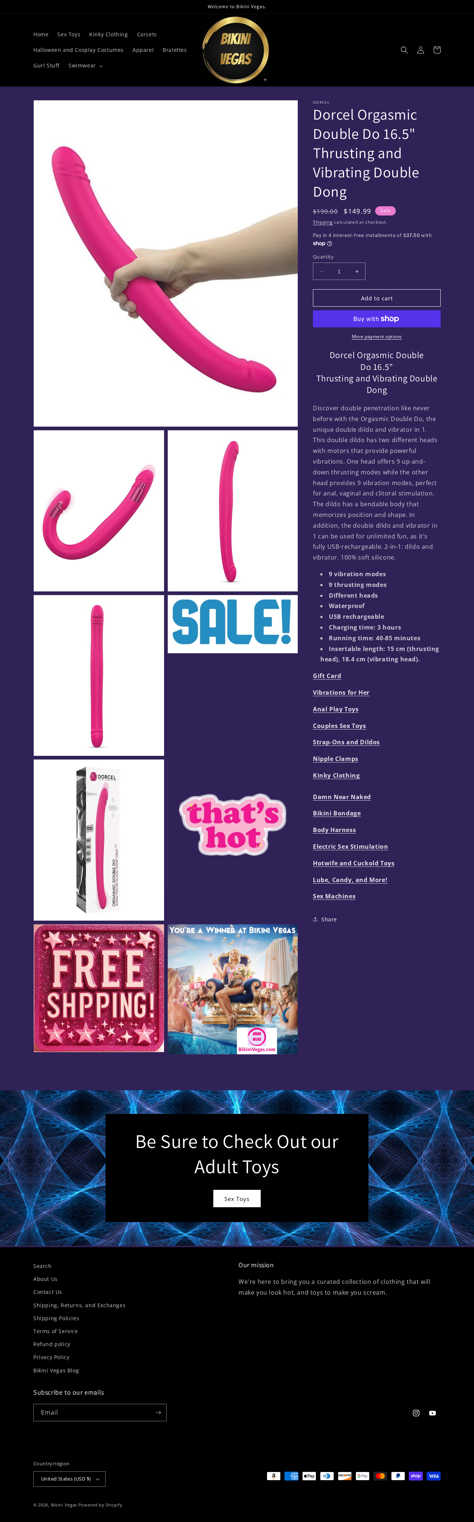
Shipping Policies (56, 1318)
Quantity (323, 256)
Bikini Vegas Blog (56, 1370)
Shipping (323, 222)
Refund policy (51, 1344)
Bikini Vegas (64, 1505)
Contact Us (47, 1291)
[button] (85, 65)
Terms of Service (55, 1331)
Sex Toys (237, 1198)
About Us (45, 1278)
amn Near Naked (344, 797)
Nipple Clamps (335, 759)
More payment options (377, 336)
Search (42, 1265)
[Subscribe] (158, 1412)
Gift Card (327, 676)
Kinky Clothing (336, 775)
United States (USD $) (66, 1478)
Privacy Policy (51, 1357)
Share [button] (329, 919)
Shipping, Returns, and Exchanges (79, 1305)
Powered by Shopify (101, 1505)
